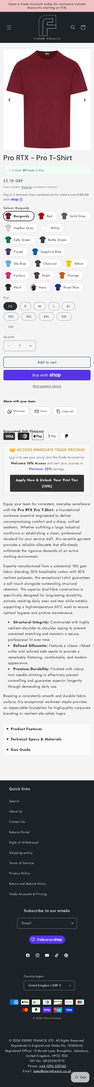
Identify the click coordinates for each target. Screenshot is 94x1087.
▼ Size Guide (18, 749)
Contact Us (17, 821)
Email (44, 411)
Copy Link (67, 411)
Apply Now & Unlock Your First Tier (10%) (47, 483)
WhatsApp (19, 411)
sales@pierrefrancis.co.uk (52, 1071)
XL (68, 306)
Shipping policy (21, 852)
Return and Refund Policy (27, 883)
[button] (9, 27)
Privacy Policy (19, 873)
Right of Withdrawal (24, 842)
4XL (46, 316)
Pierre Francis (52, 1018)
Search (14, 801)
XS (10, 306)
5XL (64, 316)
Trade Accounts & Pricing (28, 894)
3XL (29, 316)
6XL (13, 327)
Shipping (26, 187)
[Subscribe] (72, 923)
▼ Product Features (24, 729)
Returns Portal (19, 832)
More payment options (47, 386)
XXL (11, 316)
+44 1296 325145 (52, 1066)
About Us (16, 811)
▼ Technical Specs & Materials (33, 739)
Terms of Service (21, 863)
